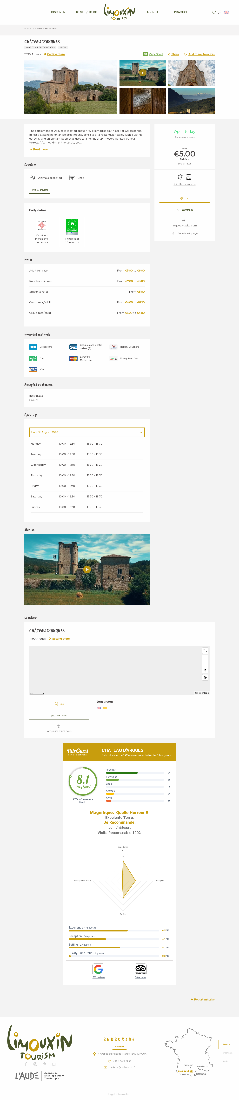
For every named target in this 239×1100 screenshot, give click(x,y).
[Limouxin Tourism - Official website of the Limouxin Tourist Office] (39, 1042)
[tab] (84, 432)
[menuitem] (58, 12)
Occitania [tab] (227, 1053)
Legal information (119, 1094)
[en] (227, 12)
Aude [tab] (225, 1061)
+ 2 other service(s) (185, 184)
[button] (220, 12)
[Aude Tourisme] (39, 1076)
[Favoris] (214, 12)
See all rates (184, 164)
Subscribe (119, 1046)
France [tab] (226, 1044)
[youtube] (87, 569)
